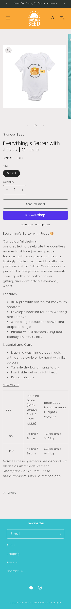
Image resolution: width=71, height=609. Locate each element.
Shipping (13, 554)
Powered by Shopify (49, 602)
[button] (8, 18)
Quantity (8, 182)
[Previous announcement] (6, 3)
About (11, 545)
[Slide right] (43, 125)
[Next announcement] (64, 3)
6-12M (11, 173)
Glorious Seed (28, 602)
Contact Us (15, 571)
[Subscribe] (59, 534)
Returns (12, 562)
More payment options (36, 224)
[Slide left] (27, 125)
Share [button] (12, 493)
